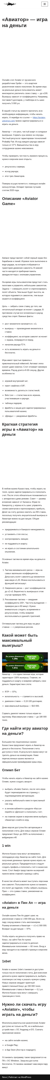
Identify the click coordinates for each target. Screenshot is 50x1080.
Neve (4, 1077)
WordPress (26, 1077)
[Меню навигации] (44, 4)
